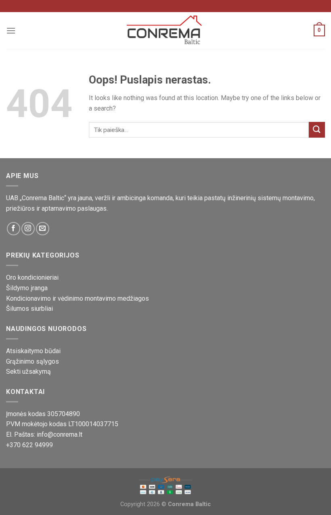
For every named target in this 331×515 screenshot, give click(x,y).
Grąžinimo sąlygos (32, 361)
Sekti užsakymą (28, 371)
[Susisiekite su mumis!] (42, 228)
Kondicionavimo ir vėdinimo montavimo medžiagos (77, 298)
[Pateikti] (317, 130)
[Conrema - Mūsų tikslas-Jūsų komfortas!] (165, 30)
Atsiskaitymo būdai (33, 351)
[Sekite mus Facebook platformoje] (13, 228)
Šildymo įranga (27, 288)
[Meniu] (11, 30)
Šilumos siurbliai (29, 308)
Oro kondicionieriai (32, 277)
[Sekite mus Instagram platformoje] (28, 228)
